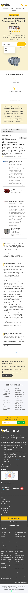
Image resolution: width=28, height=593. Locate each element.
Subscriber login (14, 525)
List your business (14, 518)
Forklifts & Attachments (6, 559)
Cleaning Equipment (5, 539)
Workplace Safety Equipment (21, 582)
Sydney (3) (14, 144)
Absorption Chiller (17, 147)
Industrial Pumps (4, 570)
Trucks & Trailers (18, 561)
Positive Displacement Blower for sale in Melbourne (12, 344)
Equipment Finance (7, 402)
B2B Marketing (4, 503)
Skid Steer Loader (19, 400)
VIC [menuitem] (6, 50)
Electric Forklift (6, 400)
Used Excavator (18, 405)
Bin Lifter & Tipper (7, 391)
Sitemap (2, 514)
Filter (24, 138)
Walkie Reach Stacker (20, 409)
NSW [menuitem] (6, 48)
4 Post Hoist (6, 389)
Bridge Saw (22, 151)
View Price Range (21, 47)
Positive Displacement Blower (9, 142)
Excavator (5, 404)
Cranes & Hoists (4, 549)
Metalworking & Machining (20, 539)
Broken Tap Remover (7, 153)
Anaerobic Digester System (17, 148)
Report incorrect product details (15, 352)
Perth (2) (4, 146)
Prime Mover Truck (19, 392)
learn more (7, 375)
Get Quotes (21, 44)
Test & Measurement (19, 557)
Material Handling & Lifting (20, 536)
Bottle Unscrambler (13, 151)
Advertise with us (4, 510)
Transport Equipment (19, 559)
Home (2, 497)
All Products (5, 138)
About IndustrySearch (5, 501)
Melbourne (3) (22, 144)
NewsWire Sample (4, 508)
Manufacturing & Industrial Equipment (9, 140)
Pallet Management (19, 549)
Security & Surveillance (19, 555)
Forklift (4, 406)
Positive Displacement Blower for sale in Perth (13, 348)
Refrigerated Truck (19, 394)
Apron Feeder (5, 150)
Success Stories (4, 512)
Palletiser (17, 388)
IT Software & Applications (6, 576)
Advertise (25, 1)
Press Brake (18, 390)
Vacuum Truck (18, 407)
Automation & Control (5, 532)
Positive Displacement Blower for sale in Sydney (14, 341)
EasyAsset (16, 459)
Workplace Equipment (19, 580)
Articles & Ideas (4, 499)
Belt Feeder (14, 150)
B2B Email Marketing (5, 506)
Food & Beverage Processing (7, 557)
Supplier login (14, 522)
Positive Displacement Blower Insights (12, 156)
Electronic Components (6, 555)
